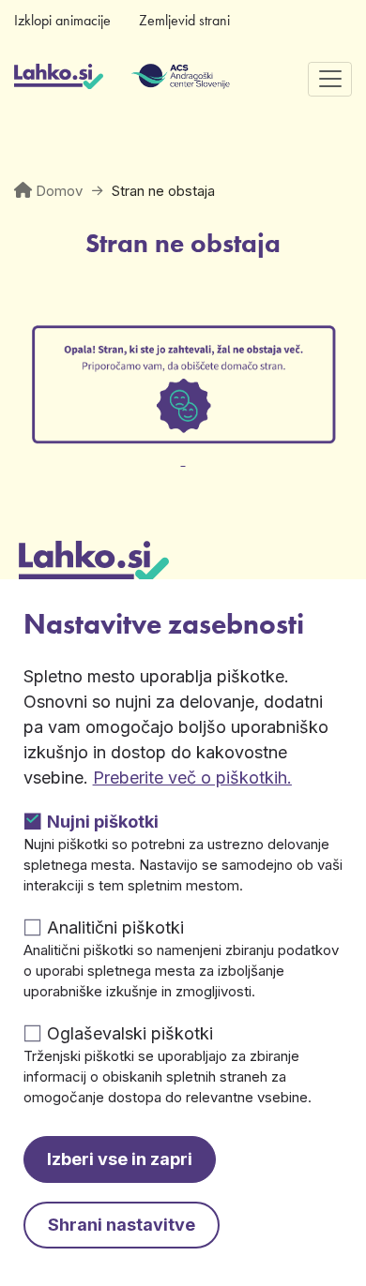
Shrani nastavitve (121, 1224)
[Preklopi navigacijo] (330, 79)
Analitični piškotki (115, 927)
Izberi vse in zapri (119, 1159)
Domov (59, 191)
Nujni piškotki (103, 821)
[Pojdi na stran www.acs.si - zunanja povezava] (152, 79)
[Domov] (58, 79)
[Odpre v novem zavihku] (183, 448)
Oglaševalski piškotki (130, 1033)
